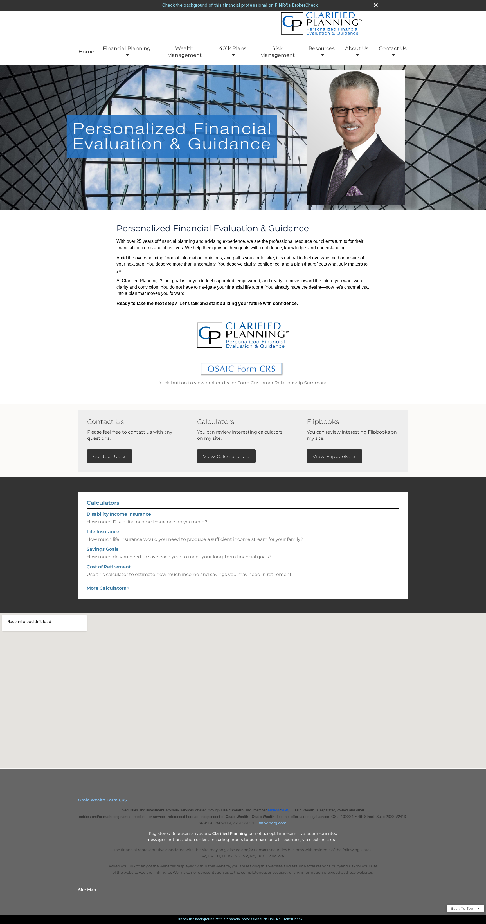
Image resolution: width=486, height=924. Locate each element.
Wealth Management (184, 51)
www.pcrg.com (272, 823)
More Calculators (108, 588)
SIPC (285, 810)
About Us (356, 48)
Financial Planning (126, 48)
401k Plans (232, 48)
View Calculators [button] (223, 456)
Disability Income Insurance (119, 514)
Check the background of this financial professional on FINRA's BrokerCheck (240, 5)
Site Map (87, 889)
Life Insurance (103, 531)
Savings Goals (102, 549)
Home (86, 52)
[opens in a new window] (243, 376)
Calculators (103, 502)
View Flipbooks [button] (331, 456)
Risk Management (277, 51)
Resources (322, 48)
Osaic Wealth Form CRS (102, 799)
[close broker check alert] (376, 5)
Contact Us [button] (106, 456)
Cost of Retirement (109, 566)
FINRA (274, 810)
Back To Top (462, 908)
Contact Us (393, 48)
